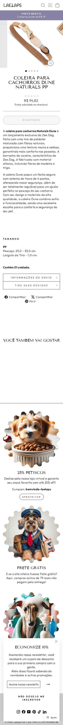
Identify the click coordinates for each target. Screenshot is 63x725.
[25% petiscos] (31, 439)
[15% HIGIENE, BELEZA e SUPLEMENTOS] (31, 621)
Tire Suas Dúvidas (31, 285)
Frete (18, 104)
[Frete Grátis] (31, 534)
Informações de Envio (31, 277)
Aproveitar (31, 497)
